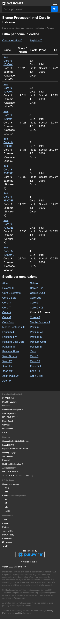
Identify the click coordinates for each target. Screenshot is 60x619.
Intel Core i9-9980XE (8, 169)
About (4, 519)
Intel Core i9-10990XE (8, 250)
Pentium (34, 327)
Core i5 (34, 302)
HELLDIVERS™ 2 (10, 417)
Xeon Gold (36, 366)
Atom (5, 283)
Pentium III (8, 346)
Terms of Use (7, 530)
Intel (37, 28)
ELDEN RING (8, 398)
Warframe (6, 424)
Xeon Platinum (10, 375)
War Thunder (7, 456)
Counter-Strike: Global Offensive (15, 441)
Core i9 (6, 312)
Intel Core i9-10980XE (8, 142)
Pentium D (36, 337)
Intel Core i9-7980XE (8, 223)
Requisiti (6, 437)
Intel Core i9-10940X (8, 114)
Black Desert (7, 420)
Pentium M (36, 346)
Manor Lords (7, 428)
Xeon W (7, 380)
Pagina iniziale (12, 3)
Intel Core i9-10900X (8, 60)
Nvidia (7, 510)
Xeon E (34, 356)
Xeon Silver (36, 375)
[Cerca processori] (54, 9)
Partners (5, 527)
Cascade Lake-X (12, 40)
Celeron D (8, 288)
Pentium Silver (10, 351)
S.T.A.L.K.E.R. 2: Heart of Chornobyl (17, 475)
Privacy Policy (8, 534)
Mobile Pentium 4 (40, 322)
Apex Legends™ (9, 413)
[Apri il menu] (55, 3)
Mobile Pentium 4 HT (14, 327)
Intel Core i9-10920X (8, 87)
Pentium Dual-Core (13, 341)
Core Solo (8, 322)
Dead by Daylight (9, 401)
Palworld (5, 405)
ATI (6, 503)
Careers (5, 523)
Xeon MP (7, 371)
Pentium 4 (8, 332)
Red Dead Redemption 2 (12, 409)
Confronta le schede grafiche (14, 495)
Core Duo (35, 297)
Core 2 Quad (37, 293)
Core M (6, 317)
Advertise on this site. (30, 561)
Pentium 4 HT (38, 332)
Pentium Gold (38, 341)
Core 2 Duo (36, 288)
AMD (7, 487)
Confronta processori (24, 28)
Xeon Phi (35, 371)
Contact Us (7, 538)
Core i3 (6, 302)
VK (6, 546)
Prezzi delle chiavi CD (12, 394)
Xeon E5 (35, 361)
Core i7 (6, 307)
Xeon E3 (7, 361)
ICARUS (5, 432)
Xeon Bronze (9, 356)
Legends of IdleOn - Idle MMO (15, 448)
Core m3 (35, 317)
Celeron (34, 283)
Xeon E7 (7, 366)
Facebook (8, 542)
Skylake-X (36, 40)
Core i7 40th (37, 307)
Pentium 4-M (9, 337)
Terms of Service (18, 613)
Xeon (33, 351)
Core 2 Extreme (11, 293)
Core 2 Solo (9, 297)
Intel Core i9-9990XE (8, 196)
